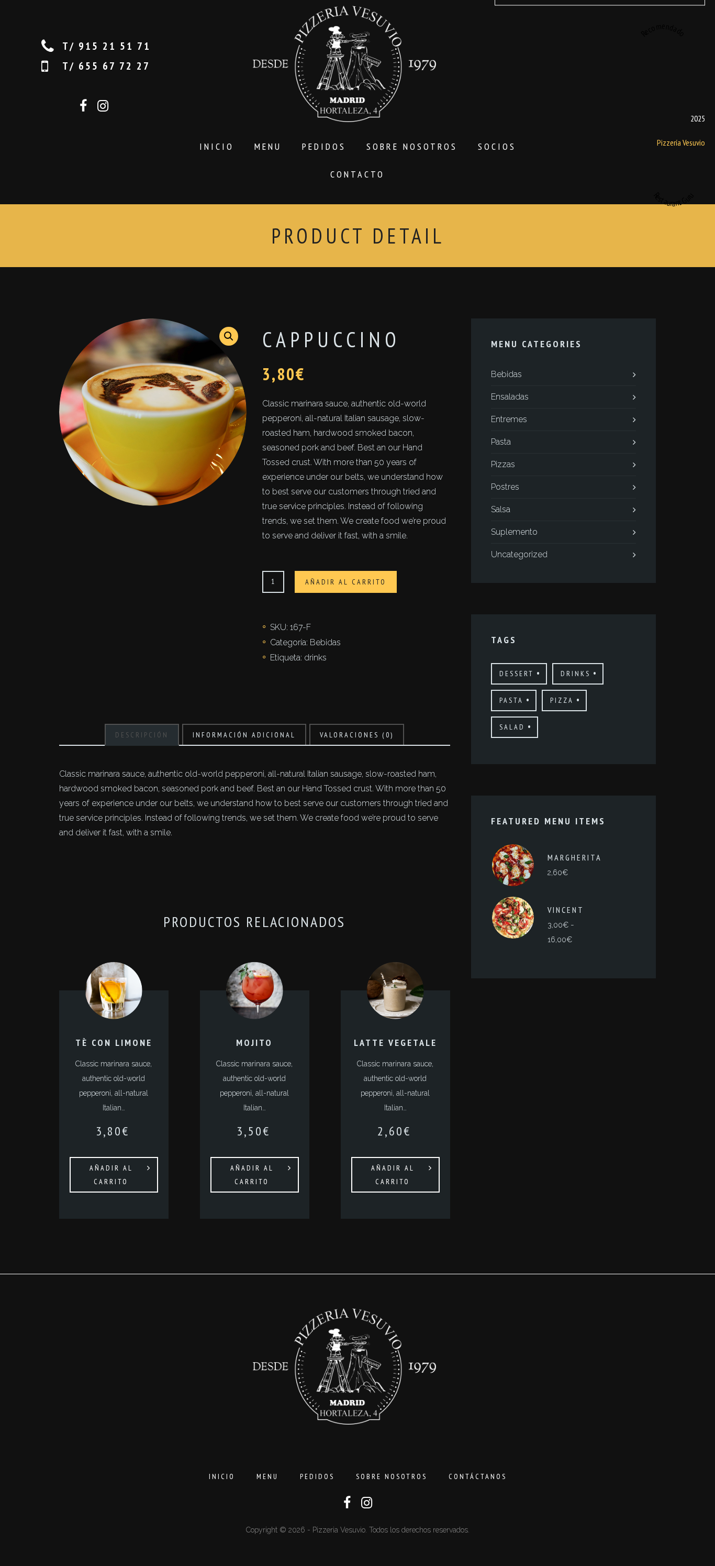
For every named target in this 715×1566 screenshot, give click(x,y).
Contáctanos (478, 1476)
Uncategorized (519, 554)
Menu (268, 146)
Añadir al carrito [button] (111, 1174)
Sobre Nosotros (411, 146)
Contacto (357, 174)
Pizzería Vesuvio (680, 142)
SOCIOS (497, 146)
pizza (562, 700)
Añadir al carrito (345, 582)
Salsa (500, 509)
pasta (511, 700)
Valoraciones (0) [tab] (357, 735)
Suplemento (514, 532)
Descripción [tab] (142, 735)
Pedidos (324, 146)
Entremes (509, 419)
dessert (516, 673)
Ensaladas (510, 397)
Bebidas (325, 642)
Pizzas (503, 464)
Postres (505, 487)
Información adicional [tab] (244, 735)
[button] (228, 336)
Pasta (501, 442)
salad (512, 727)
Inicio (216, 146)
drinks (315, 658)
